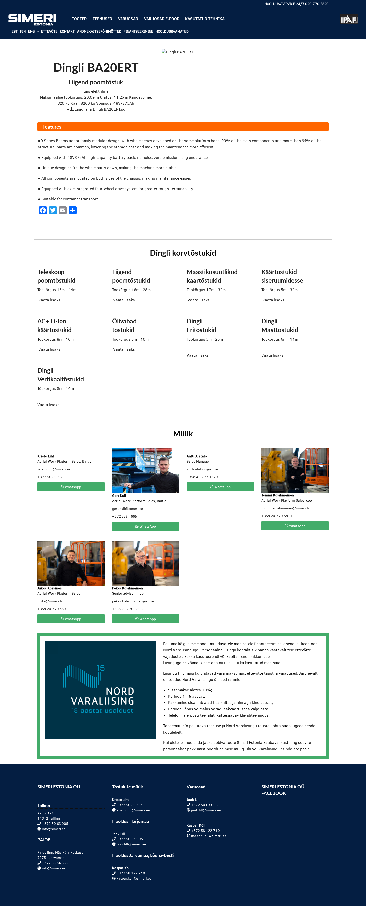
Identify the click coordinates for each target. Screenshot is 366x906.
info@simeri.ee (53, 829)
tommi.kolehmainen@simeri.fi (285, 508)
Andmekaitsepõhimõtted (99, 31)
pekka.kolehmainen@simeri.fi (135, 601)
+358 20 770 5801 (52, 609)
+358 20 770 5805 (127, 609)
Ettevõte (49, 31)
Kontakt (67, 31)
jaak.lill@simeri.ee (131, 844)
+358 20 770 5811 (276, 516)
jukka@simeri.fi (49, 601)
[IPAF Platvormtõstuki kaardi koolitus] (349, 17)
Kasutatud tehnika (205, 18)
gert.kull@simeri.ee (127, 508)
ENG (31, 31)
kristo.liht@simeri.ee (53, 469)
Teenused (102, 18)
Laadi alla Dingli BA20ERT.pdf (100, 109)
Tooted (79, 18)
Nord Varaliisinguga (180, 650)
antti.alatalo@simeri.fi (205, 469)
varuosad (128, 18)
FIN (23, 31)
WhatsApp (72, 486)
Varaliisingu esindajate (278, 749)
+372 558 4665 (124, 516)
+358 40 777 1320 (202, 477)
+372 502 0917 (50, 477)
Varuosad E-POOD (161, 18)
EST (15, 31)
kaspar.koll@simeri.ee (134, 878)
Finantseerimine (138, 31)
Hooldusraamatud (172, 31)
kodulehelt (172, 732)
